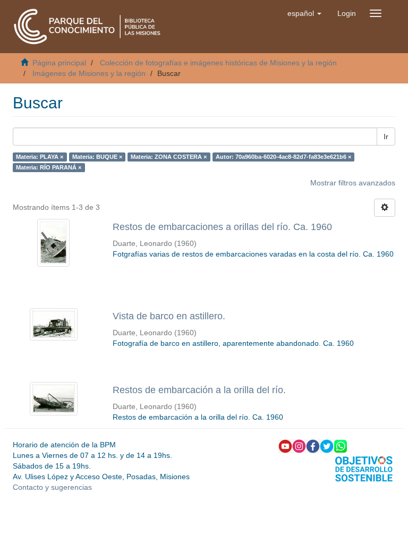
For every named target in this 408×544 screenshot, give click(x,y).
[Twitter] (327, 445)
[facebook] (313, 445)
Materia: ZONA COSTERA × (169, 157)
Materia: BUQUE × (97, 157)
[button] (304, 13)
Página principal (59, 62)
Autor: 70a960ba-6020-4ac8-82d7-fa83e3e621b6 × (283, 157)
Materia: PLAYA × (39, 157)
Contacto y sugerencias (52, 487)
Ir (386, 136)
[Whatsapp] (340, 445)
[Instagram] (299, 445)
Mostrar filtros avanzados (352, 182)
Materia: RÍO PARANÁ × (48, 167)
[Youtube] (285, 445)
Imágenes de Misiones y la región (89, 73)
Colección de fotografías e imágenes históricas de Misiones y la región (218, 62)
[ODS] (364, 468)
